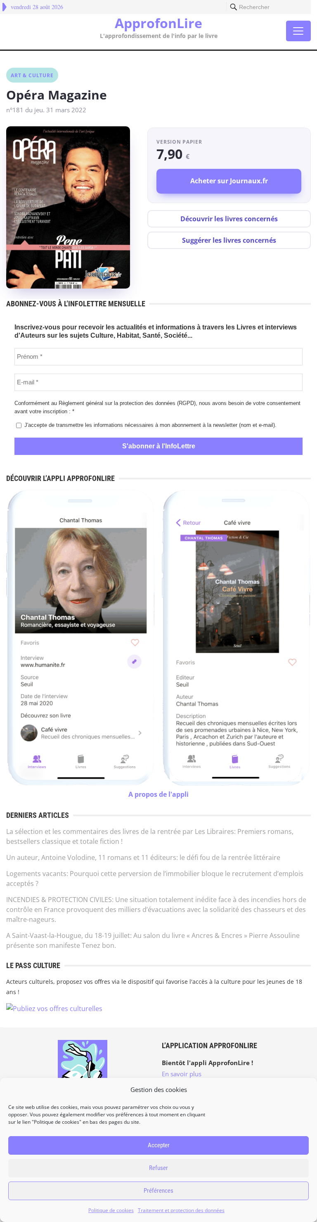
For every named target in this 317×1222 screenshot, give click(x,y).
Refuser (158, 1168)
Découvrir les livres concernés (229, 218)
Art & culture (32, 75)
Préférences (158, 1190)
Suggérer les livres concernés (229, 240)
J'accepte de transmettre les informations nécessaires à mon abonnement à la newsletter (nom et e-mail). (150, 425)
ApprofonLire (158, 23)
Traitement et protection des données (181, 1210)
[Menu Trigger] (298, 31)
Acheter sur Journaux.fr (229, 180)
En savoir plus (181, 1074)
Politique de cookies (111, 1210)
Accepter (159, 1145)
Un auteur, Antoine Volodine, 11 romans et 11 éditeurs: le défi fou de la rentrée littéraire (143, 857)
